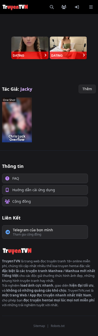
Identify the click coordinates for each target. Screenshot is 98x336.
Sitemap (39, 326)
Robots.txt (58, 326)
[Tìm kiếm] (52, 7)
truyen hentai (68, 266)
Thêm (87, 88)
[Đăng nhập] (78, 7)
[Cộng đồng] (65, 7)
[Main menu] (91, 7)
